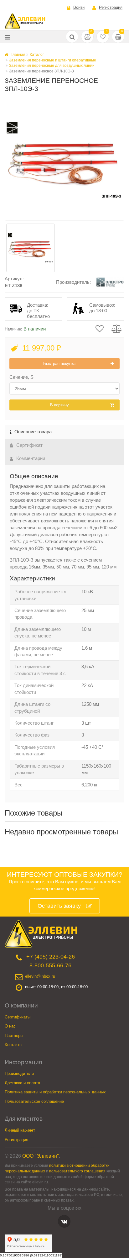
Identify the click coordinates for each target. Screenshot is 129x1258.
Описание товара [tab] (33, 431)
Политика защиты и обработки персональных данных (55, 1092)
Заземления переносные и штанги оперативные (52, 60)
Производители (19, 1073)
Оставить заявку (59, 906)
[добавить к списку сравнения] (116, 328)
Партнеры (14, 1035)
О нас (10, 1026)
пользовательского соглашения (77, 1171)
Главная (17, 54)
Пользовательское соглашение (34, 1101)
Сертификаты (17, 1017)
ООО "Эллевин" (40, 1156)
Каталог (37, 54)
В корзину (59, 405)
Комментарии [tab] (30, 458)
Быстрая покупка (59, 363)
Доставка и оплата (22, 1083)
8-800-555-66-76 (50, 965)
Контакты (13, 1044)
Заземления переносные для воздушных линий (52, 65)
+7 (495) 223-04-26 (50, 957)
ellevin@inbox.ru (40, 976)
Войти (79, 7)
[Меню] (7, 36)
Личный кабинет (20, 1130)
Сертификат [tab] (29, 445)
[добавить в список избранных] (99, 328)
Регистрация (110, 7)
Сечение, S (21, 377)
